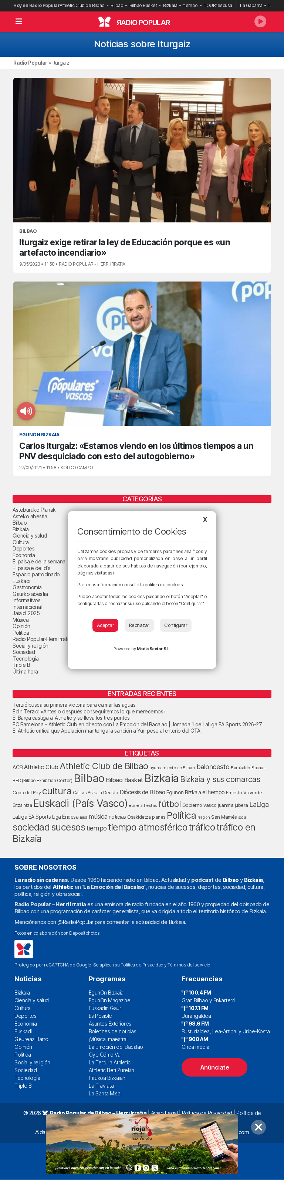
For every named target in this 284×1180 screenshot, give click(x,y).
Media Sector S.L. (154, 648)
